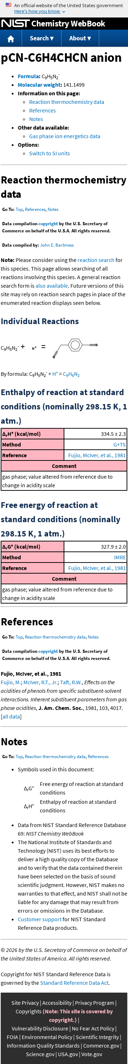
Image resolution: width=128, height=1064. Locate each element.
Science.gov (40, 1054)
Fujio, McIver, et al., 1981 (97, 455)
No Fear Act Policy (93, 1028)
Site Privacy (25, 1002)
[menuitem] (11, 38)
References (42, 110)
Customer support (40, 919)
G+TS (119, 444)
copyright (48, 224)
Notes (36, 118)
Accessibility (56, 1002)
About (77, 38)
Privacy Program (94, 1002)
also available (52, 285)
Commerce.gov (101, 1045)
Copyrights (29, 1011)
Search (39, 38)
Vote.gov (91, 1054)
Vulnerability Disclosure (40, 1028)
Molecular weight (39, 84)
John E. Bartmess (57, 245)
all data (11, 716)
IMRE (120, 557)
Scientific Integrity (97, 1036)
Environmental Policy (47, 1036)
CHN (71, 373)
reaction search (96, 259)
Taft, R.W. (71, 682)
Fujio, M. (11, 682)
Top (19, 209)
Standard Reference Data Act (74, 982)
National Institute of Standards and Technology (15, 23)
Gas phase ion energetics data (64, 136)
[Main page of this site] (11, 38)
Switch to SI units (49, 153)
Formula (28, 76)
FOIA (12, 1036)
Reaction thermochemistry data (66, 101)
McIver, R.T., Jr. (40, 682)
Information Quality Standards (43, 1045)
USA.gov (68, 1054)
